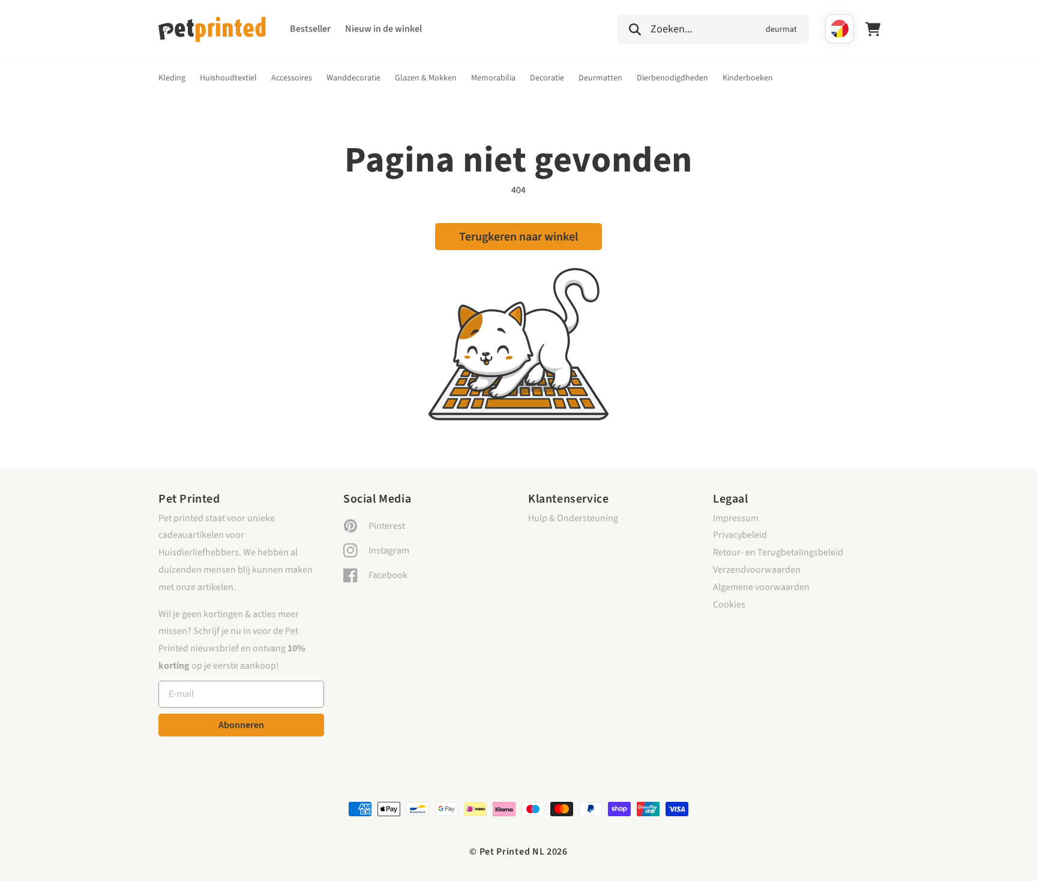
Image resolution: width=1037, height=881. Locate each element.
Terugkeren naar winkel (518, 236)
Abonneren (241, 725)
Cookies (729, 604)
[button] (713, 27)
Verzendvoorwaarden (757, 569)
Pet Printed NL (512, 851)
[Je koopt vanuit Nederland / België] (839, 29)
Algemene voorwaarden (761, 587)
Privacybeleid (740, 535)
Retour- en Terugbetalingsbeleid (778, 552)
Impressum (736, 518)
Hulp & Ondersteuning (573, 518)
